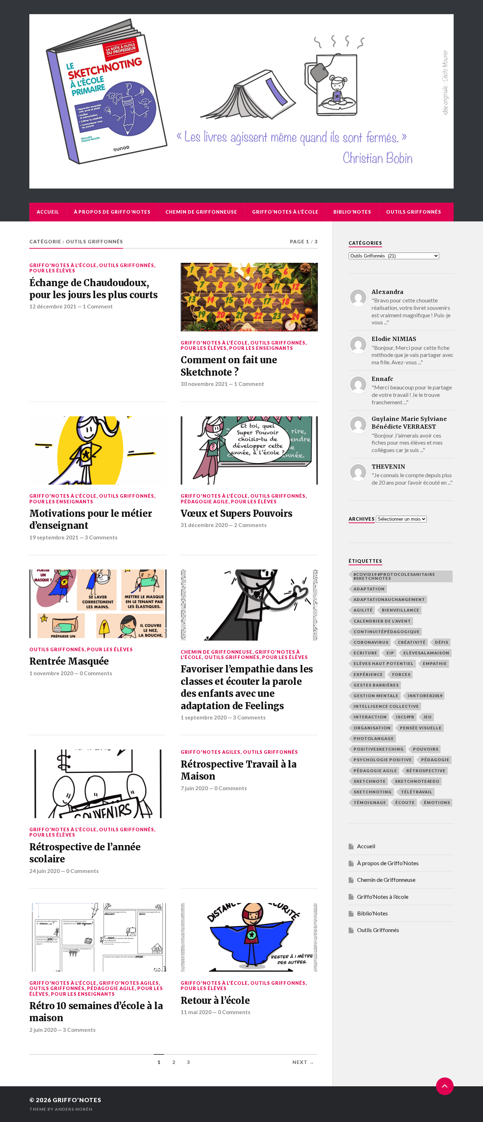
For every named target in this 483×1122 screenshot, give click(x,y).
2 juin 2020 (43, 1029)
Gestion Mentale (376, 695)
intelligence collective (386, 706)
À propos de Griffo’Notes (112, 212)
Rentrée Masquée (69, 661)
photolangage (374, 738)
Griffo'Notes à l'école (63, 265)
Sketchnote (370, 781)
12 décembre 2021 (52, 306)
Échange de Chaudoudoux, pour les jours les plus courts (93, 289)
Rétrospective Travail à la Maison (238, 770)
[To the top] (445, 1086)
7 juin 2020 (194, 788)
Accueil (48, 212)
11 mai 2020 (196, 1012)
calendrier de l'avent (382, 621)
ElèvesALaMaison (426, 652)
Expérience (368, 674)
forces (401, 674)
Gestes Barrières (376, 685)
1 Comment (98, 306)
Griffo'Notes (77, 1100)
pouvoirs (425, 749)
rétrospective (426, 770)
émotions (437, 802)
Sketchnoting (373, 792)
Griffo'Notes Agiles (210, 752)
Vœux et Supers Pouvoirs (236, 513)
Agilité (363, 610)
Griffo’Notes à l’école (285, 212)
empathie (435, 663)
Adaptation (369, 588)
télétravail (416, 792)
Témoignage (370, 802)
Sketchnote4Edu (417, 781)
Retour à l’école (215, 1000)
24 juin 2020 (44, 871)
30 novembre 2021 (204, 384)
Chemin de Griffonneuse (201, 212)
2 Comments (250, 525)
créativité (412, 642)
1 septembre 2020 (204, 717)
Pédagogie (435, 759)
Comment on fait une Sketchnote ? (229, 366)
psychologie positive (383, 759)
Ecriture (365, 652)
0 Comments (96, 673)
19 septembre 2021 (53, 537)
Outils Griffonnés (413, 212)
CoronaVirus (371, 642)
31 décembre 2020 (204, 525)
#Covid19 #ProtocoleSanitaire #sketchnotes (394, 576)
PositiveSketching (379, 749)
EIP (390, 652)
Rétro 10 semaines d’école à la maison (96, 1012)
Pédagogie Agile (204, 501)
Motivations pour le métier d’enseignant (90, 519)
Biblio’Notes (352, 212)
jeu (428, 717)
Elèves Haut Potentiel (384, 663)
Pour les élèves (52, 270)
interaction (370, 717)
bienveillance (400, 610)
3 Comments (101, 537)
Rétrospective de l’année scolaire (85, 853)
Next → (303, 1062)
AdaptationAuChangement (389, 599)
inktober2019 (425, 695)
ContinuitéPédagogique (387, 631)
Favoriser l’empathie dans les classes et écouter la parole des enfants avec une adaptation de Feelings (247, 687)
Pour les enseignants (261, 348)
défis (441, 642)
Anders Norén (73, 1109)
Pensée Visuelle (421, 727)
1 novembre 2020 (51, 673)
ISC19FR (405, 717)
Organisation (372, 727)
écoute (405, 802)
